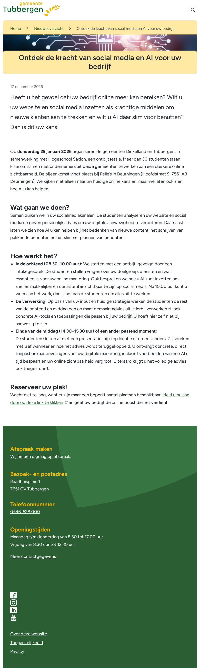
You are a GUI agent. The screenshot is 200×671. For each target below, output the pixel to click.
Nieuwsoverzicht (49, 28)
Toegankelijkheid (26, 642)
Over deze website (28, 634)
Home (15, 28)
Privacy (17, 651)
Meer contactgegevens (33, 556)
